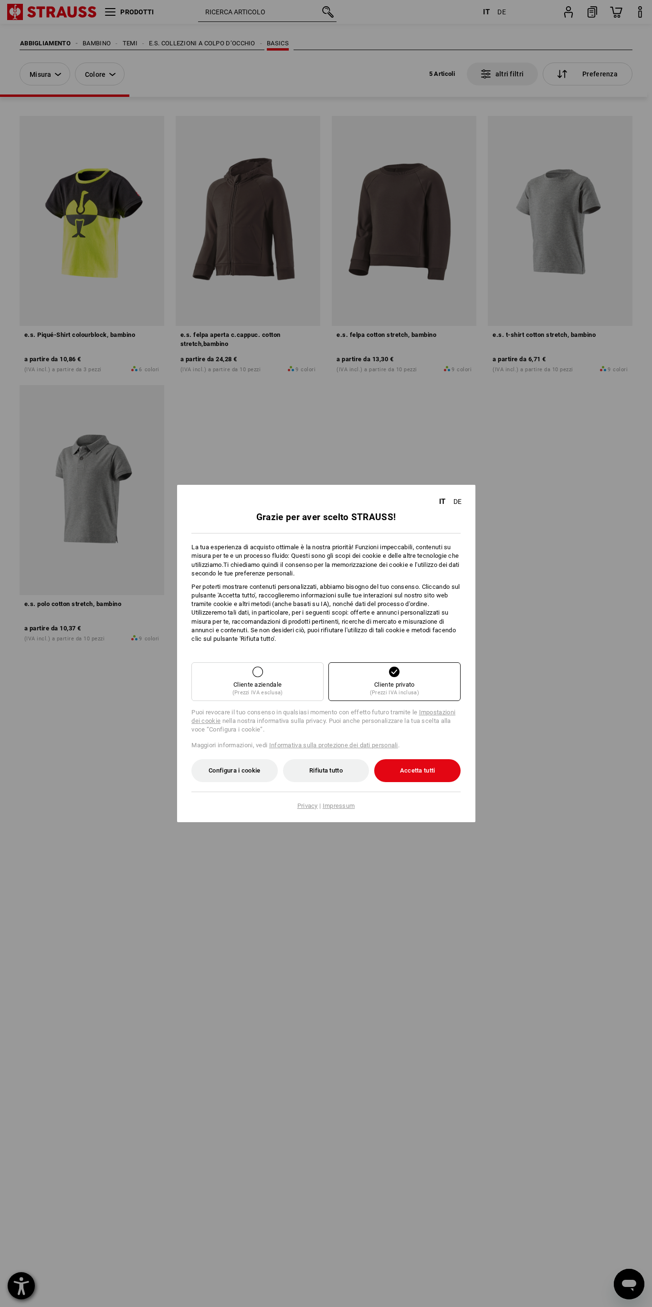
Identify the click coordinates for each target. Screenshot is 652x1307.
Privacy (307, 805)
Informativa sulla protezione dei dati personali (333, 745)
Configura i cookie (234, 770)
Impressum (339, 805)
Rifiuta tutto (326, 770)
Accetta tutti (417, 770)
